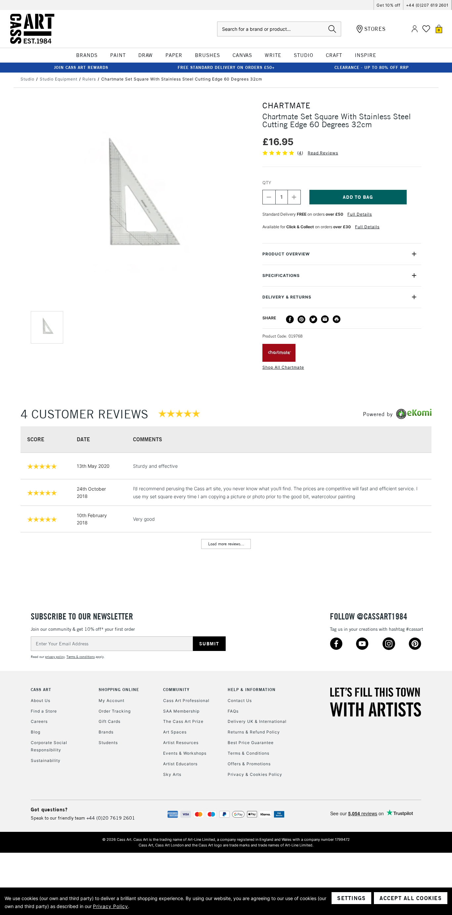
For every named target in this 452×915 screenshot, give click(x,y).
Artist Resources (181, 742)
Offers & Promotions (249, 763)
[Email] (325, 319)
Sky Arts (172, 774)
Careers (39, 721)
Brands (106, 731)
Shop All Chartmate (283, 367)
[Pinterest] (301, 319)
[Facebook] (290, 319)
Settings (351, 898)
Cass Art (41, 689)
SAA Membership (181, 711)
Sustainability (46, 760)
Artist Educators (180, 763)
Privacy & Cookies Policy (255, 774)
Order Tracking (115, 711)
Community (176, 689)
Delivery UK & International (257, 721)
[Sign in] (415, 29)
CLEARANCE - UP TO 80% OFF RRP (372, 67)
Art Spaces (175, 731)
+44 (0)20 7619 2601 (110, 818)
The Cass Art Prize (183, 721)
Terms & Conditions (248, 753)
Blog (35, 731)
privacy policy (55, 657)
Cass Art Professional (186, 700)
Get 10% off (388, 5)
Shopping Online (119, 689)
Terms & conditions (81, 657)
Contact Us (240, 700)
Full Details (359, 214)
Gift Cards (109, 721)
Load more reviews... (226, 543)
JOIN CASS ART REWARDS (81, 67)
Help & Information (252, 689)
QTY (266, 182)
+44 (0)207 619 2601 (427, 5)
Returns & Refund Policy (254, 731)
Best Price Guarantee (251, 742)
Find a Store (44, 711)
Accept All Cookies (411, 898)
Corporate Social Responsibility (49, 746)
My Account (111, 700)
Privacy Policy (110, 906)
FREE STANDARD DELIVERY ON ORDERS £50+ (226, 67)
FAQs (233, 711)
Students (108, 742)
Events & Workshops (184, 753)
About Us (40, 700)
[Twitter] (313, 319)
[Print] (336, 319)
